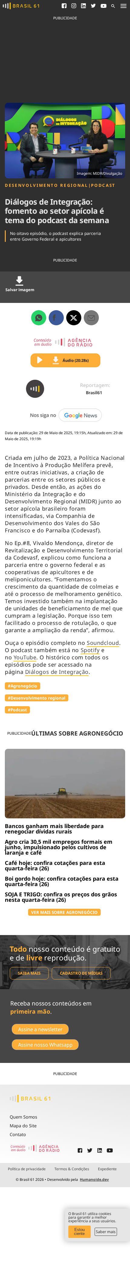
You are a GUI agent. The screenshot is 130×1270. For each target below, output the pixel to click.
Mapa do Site (23, 1126)
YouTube (25, 657)
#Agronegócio (22, 686)
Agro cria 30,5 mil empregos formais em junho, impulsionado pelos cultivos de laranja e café (58, 847)
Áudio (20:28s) (76, 360)
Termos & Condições (71, 1169)
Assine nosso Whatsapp (45, 1044)
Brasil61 (94, 392)
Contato (18, 1134)
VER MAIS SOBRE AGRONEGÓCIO (64, 912)
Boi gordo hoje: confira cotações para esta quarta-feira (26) (62, 881)
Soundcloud (103, 642)
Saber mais (105, 1231)
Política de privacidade (27, 1169)
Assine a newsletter (40, 1029)
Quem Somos (23, 1117)
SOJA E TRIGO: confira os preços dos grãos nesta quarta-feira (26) (61, 897)
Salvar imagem (19, 289)
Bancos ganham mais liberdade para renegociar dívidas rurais (54, 828)
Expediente (107, 1169)
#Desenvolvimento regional (36, 698)
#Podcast (17, 710)
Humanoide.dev (94, 1179)
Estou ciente (79, 1231)
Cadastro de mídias (81, 973)
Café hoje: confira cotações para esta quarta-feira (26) (55, 865)
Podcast (103, 185)
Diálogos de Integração (57, 671)
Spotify (90, 650)
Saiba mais (29, 973)
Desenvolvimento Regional (46, 185)
